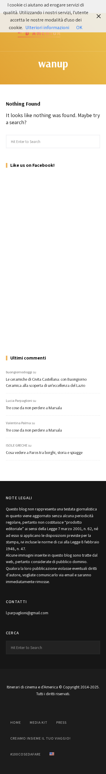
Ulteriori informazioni (47, 27)
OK (79, 27)
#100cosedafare (25, 754)
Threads (82, 707)
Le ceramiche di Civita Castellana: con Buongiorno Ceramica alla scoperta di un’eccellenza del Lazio (46, 382)
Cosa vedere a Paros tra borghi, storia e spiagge (44, 452)
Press (61, 722)
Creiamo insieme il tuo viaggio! (40, 738)
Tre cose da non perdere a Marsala (34, 407)
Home (15, 722)
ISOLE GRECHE (16, 445)
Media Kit (38, 722)
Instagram (38, 707)
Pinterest (67, 707)
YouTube (53, 707)
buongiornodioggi (19, 372)
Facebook (23, 707)
